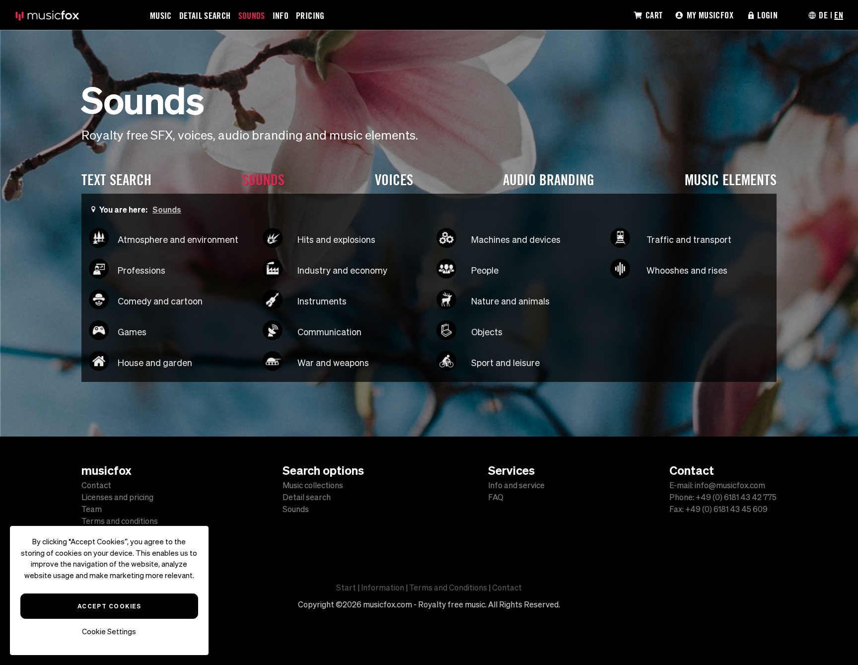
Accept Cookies (109, 605)
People (485, 270)
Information (382, 587)
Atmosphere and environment (178, 239)
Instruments (322, 301)
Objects (486, 332)
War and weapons (333, 363)
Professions (141, 270)
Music (161, 15)
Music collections (313, 485)
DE (823, 14)
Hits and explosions (336, 239)
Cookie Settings (109, 631)
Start (346, 587)
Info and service (516, 485)
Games (132, 332)
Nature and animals (510, 301)
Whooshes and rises (686, 270)
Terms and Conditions (448, 587)
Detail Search (205, 15)
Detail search (307, 497)
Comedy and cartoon (160, 301)
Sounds (251, 15)
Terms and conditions (119, 521)
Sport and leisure (505, 363)
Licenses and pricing (117, 497)
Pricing (310, 15)
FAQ (495, 497)
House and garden (155, 363)
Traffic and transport (688, 239)
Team (91, 509)
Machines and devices (516, 239)
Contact (96, 485)
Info (280, 15)
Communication (329, 332)
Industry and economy (342, 270)
